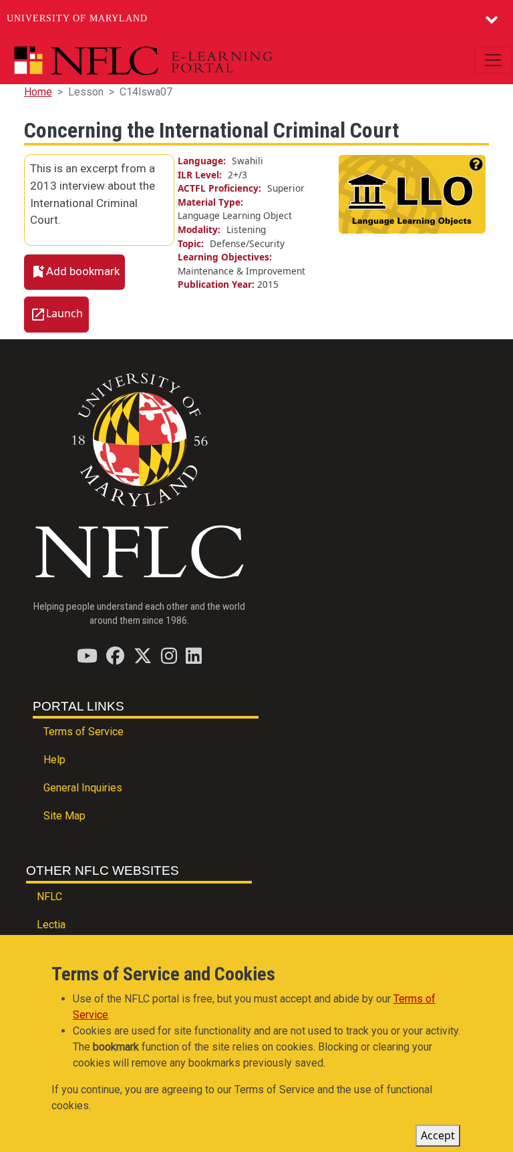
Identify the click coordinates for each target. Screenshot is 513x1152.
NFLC (49, 896)
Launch (64, 313)
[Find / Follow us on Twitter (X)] (143, 655)
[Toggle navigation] (493, 60)
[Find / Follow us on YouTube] (87, 655)
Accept (438, 1135)
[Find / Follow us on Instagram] (169, 655)
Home (38, 91)
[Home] (174, 61)
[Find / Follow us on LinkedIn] (194, 655)
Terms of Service (83, 731)
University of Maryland (77, 18)
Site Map (64, 815)
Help (54, 759)
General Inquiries (82, 787)
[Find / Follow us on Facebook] (115, 655)
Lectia (51, 924)
